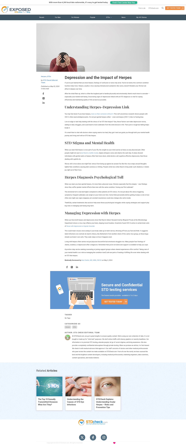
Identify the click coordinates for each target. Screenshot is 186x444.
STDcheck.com (154, 8)
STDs (74, 327)
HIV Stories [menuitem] (88, 431)
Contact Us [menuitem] (98, 431)
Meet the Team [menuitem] (119, 431)
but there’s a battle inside (89, 153)
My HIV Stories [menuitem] (141, 17)
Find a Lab (141, 8)
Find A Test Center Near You (123, 2)
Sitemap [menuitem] (108, 431)
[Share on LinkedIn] (43, 103)
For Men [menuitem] (58, 17)
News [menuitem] (123, 17)
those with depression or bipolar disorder (81, 226)
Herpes (67, 327)
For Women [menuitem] (75, 17)
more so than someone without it (102, 114)
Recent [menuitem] (41, 17)
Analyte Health (132, 443)
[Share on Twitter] (43, 93)
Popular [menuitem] (92, 17)
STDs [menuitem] (108, 17)
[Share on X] (43, 98)
